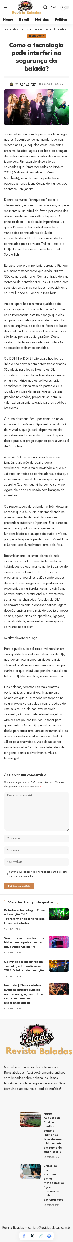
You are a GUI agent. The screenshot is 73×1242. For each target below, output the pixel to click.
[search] (45, 7)
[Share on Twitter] (32, 1236)
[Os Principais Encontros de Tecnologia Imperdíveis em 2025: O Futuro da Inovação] (59, 966)
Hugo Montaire (27, 84)
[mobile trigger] (7, 7)
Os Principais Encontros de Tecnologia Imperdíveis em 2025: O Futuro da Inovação (24, 966)
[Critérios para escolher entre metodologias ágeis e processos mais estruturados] (30, 1171)
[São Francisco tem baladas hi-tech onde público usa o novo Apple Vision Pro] (59, 942)
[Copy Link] (40, 1236)
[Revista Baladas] (26, 7)
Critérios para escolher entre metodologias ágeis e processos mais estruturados (54, 1183)
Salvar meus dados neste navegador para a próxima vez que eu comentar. (38, 874)
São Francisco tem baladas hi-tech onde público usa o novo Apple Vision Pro (24, 942)
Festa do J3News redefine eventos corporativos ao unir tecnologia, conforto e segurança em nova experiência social (23, 994)
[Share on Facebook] (23, 1236)
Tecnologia (36, 35)
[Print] (49, 1236)
